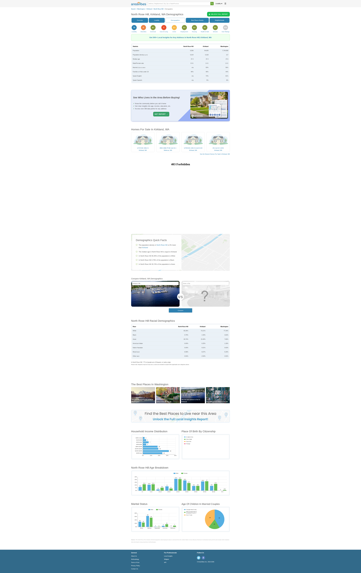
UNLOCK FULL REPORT (219, 14)
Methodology (135, 559)
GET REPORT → (161, 114)
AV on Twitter (198, 557)
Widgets (166, 559)
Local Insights (168, 556)
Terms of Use (135, 562)
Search (133, 9)
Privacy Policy (135, 565)
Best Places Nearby (197, 20)
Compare (180, 310)
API (165, 562)
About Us (134, 556)
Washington (141, 9)
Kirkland (149, 9)
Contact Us (134, 569)
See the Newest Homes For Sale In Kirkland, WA (215, 154)
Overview (140, 20)
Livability (218, 3)
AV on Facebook (203, 557)
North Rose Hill (158, 9)
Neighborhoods (219, 20)
